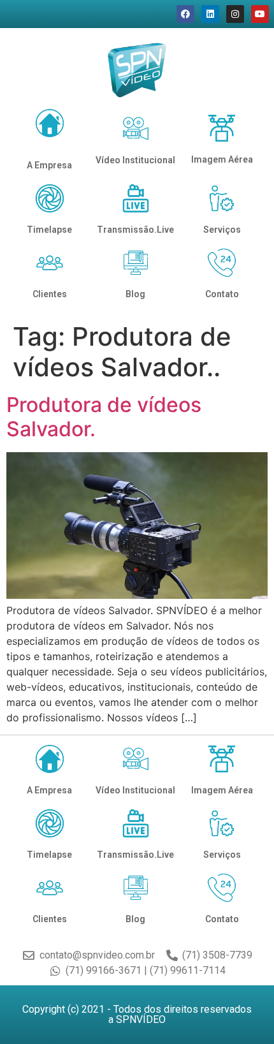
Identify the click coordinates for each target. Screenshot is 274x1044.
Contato (222, 294)
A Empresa (49, 165)
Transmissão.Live (135, 229)
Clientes (49, 294)
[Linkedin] (210, 14)
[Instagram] (235, 14)
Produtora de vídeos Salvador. (103, 416)
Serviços (222, 229)
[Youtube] (260, 14)
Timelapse (49, 229)
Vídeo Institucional (135, 160)
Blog (135, 294)
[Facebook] (185, 14)
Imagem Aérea (222, 159)
